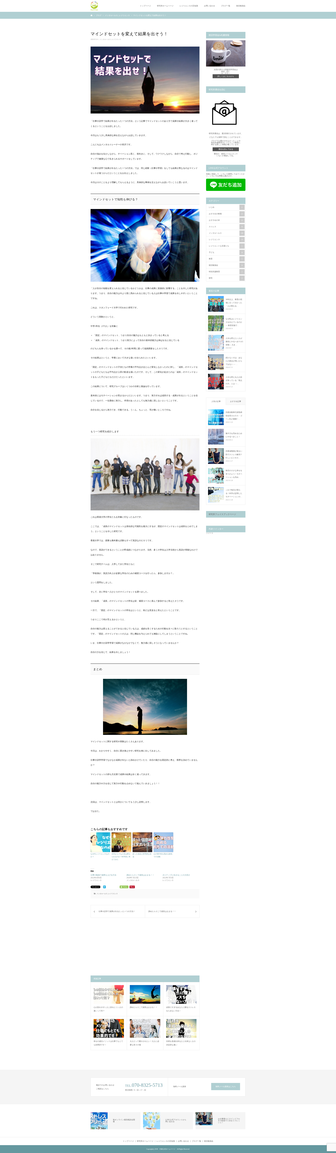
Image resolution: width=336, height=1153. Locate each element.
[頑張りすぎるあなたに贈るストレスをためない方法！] (181, 994)
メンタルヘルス (105, 39)
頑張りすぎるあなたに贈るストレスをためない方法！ (181, 1009)
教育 (225, 259)
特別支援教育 (225, 272)
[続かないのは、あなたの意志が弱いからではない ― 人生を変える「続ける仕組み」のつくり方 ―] (216, 362)
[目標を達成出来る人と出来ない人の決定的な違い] (181, 1028)
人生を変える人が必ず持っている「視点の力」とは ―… (234, 380)
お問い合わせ (209, 6)
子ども (226, 252)
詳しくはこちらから (225, 76)
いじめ (225, 207)
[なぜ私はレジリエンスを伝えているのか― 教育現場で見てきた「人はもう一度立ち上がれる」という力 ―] (216, 323)
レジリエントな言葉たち (225, 246)
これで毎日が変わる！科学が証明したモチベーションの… (234, 493)
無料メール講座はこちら (226, 1087)
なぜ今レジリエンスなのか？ (100, 855)
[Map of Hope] (94, 5)
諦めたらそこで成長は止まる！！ (140, 875)
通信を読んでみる (225, 149)
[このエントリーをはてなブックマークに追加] (104, 888)
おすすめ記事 (235, 401)
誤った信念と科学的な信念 (142, 855)
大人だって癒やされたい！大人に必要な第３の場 (144, 1043)
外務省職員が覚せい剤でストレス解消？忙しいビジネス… (234, 454)
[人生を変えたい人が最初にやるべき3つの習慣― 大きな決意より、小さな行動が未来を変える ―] (216, 343)
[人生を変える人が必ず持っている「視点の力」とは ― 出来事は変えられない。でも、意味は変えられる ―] (216, 381)
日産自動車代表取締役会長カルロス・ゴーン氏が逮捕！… (234, 415)
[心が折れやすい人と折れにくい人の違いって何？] (109, 994)
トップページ (145, 6)
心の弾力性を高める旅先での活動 (163, 855)
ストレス (226, 227)
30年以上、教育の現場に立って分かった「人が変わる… (234, 302)
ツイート (209, 533)
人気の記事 (216, 401)
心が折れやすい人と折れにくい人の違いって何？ (108, 1009)
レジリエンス (116, 39)
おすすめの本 (226, 220)
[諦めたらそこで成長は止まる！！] (145, 994)
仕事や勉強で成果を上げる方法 (103, 875)
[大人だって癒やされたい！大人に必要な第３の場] (145, 1028)
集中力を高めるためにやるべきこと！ (234, 435)
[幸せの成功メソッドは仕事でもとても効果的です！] (109, 1028)
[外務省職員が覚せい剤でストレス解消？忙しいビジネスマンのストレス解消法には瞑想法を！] (216, 456)
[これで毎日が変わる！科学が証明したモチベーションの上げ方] (216, 495)
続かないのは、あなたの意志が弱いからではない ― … (234, 361)
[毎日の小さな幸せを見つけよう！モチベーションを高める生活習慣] (216, 475)
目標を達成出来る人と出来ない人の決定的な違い (181, 1043)
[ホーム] (91, 15)
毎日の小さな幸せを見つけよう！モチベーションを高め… (234, 474)
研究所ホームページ (165, 6)
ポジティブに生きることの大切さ (176, 875)
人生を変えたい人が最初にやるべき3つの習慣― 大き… (234, 341)
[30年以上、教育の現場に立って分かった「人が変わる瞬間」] (216, 304)
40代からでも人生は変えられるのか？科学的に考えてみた (121, 856)
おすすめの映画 (226, 214)
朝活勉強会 (240, 6)
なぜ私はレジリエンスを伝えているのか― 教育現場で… (234, 322)
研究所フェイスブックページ (222, 514)
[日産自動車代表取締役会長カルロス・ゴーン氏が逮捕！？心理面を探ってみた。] (216, 417)
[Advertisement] (119, 946)
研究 (225, 278)
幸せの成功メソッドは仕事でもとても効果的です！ (108, 1043)
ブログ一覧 (225, 6)
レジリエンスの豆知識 (189, 6)
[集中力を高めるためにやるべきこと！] (216, 437)
